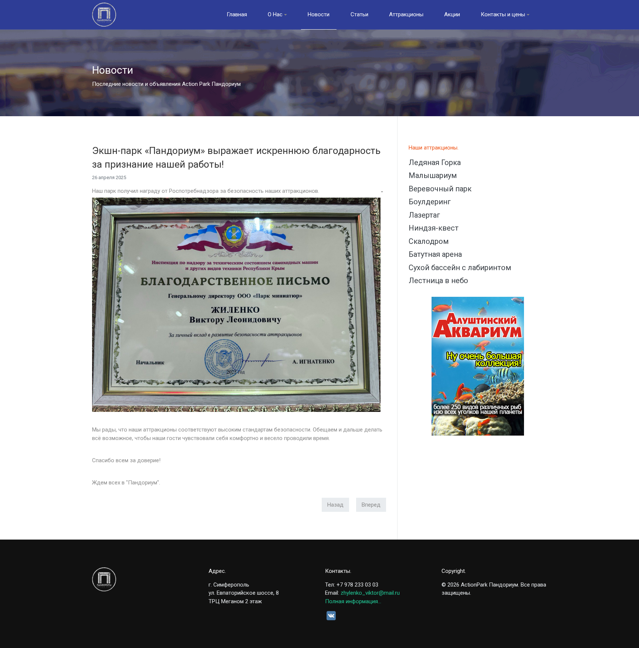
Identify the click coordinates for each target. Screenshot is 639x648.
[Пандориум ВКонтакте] (331, 615)
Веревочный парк (440, 188)
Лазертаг (424, 215)
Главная (237, 14)
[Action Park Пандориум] (104, 15)
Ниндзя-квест (434, 228)
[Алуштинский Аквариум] (478, 366)
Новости (318, 14)
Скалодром (429, 241)
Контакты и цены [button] (503, 14)
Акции (452, 14)
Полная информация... (353, 601)
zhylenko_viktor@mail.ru (370, 593)
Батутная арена (435, 254)
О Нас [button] (275, 14)
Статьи (359, 14)
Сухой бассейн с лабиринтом (460, 267)
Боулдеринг (430, 201)
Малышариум (433, 175)
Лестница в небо (438, 280)
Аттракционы (406, 14)
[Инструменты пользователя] (381, 192)
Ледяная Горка (435, 162)
